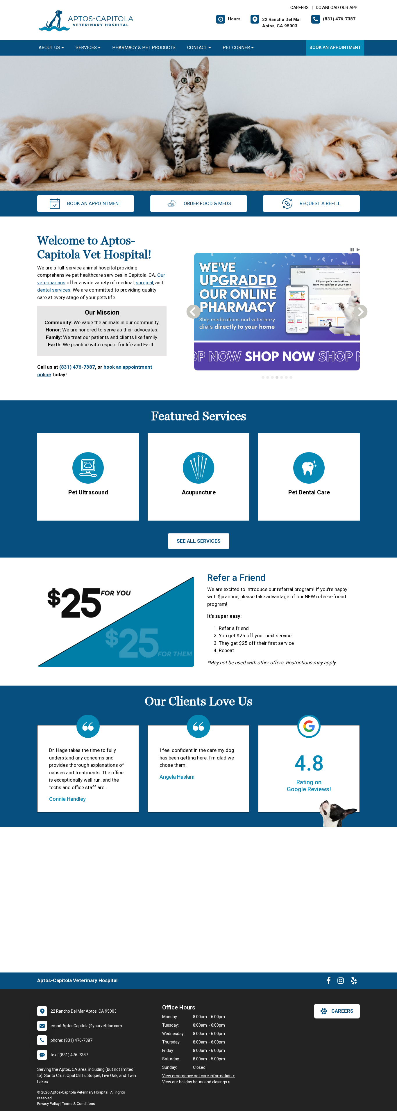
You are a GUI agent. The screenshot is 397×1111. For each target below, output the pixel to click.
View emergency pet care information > (198, 1075)
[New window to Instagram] (341, 981)
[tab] (263, 377)
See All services (199, 541)
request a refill (320, 203)
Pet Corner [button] (237, 47)
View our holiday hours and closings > (196, 1082)
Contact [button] (197, 47)
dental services (53, 290)
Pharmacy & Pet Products (144, 47)
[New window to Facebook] (328, 981)
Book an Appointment (335, 47)
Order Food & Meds (207, 203)
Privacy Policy (48, 1103)
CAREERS (299, 7)
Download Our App (336, 7)
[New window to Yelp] (354, 981)
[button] (352, 249)
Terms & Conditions (78, 1103)
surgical (144, 282)
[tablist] (277, 377)
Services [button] (87, 47)
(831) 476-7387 (77, 367)
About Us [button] (50, 47)
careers (342, 1011)
